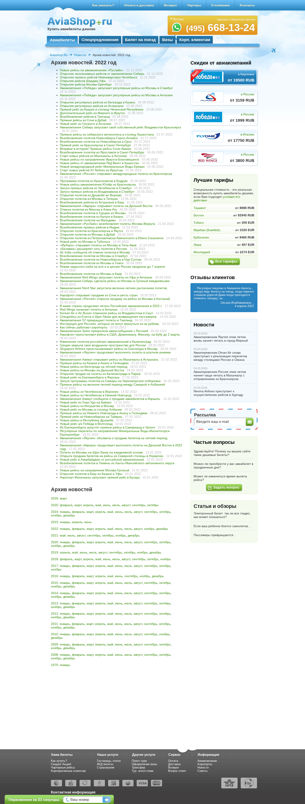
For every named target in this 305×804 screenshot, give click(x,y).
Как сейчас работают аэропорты (83, 327)
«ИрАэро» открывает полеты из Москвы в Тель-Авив (98, 245)
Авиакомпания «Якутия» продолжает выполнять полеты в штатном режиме (115, 352)
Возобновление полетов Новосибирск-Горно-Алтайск (99, 138)
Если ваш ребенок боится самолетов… (222, 526)
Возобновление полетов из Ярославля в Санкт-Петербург (102, 152)
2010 (54, 634)
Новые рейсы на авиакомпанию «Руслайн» (92, 70)
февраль (66, 505)
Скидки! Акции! (61, 764)
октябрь (153, 505)
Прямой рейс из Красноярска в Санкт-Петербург (95, 145)
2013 (54, 603)
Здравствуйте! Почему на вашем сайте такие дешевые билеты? (222, 453)
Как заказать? (103, 5)
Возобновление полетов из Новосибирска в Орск (96, 141)
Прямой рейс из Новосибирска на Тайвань (91, 416)
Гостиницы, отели (109, 760)
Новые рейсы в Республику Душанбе (86, 420)
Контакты (247, 5)
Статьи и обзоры (215, 506)
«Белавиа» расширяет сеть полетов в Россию (93, 249)
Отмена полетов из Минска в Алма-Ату (88, 209)
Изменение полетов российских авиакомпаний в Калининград (105, 341)
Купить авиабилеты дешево (71, 29)
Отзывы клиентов (212, 277)
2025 (54, 505)
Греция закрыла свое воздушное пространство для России (103, 345)
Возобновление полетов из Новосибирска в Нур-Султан (101, 259)
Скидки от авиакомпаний (220, 63)
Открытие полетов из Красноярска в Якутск (91, 231)
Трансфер (138, 767)
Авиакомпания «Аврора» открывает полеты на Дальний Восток (106, 206)
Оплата (173, 760)
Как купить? (59, 760)
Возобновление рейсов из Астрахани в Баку (92, 202)
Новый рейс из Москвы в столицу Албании (91, 409)
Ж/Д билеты (105, 764)
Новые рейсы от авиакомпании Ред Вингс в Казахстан (99, 163)
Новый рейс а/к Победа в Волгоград (86, 424)
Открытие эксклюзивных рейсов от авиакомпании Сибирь (102, 73)
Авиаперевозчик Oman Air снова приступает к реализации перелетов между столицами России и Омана (220, 356)
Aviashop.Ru (59, 55)
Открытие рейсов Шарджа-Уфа (83, 81)
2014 (54, 593)
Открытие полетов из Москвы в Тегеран (89, 198)
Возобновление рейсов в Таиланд (85, 116)
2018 (54, 559)
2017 (54, 566)
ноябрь (56, 515)
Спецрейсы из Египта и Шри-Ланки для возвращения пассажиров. (108, 316)
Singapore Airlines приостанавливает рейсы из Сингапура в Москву (109, 349)
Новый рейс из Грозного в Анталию (85, 123)
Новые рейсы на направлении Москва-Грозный (94, 470)
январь (65, 512)
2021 (54, 535)
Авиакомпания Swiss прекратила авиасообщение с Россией (104, 331)
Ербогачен (201, 237)
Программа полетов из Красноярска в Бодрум (93, 181)
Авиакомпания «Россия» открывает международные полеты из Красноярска (116, 173)
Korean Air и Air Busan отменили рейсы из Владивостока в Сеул (106, 313)
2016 (54, 576)
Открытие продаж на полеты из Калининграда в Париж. (100, 374)
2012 (54, 613)
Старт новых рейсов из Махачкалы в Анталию (93, 156)
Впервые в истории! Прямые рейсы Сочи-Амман (95, 148)
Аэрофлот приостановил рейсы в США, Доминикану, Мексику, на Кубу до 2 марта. (120, 334)
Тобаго (199, 222)
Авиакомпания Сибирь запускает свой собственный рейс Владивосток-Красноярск (120, 127)
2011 (54, 624)
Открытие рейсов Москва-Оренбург (86, 84)
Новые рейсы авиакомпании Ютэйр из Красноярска (98, 184)
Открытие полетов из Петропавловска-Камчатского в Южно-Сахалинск (111, 238)
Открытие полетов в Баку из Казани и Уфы (91, 474)
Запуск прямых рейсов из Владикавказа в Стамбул (97, 191)
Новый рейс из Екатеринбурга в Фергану (89, 377)
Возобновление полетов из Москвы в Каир (91, 274)
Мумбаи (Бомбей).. (208, 230)
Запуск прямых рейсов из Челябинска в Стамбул (96, 188)
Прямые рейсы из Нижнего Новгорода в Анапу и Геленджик (103, 413)
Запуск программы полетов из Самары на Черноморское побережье (110, 381)
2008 (54, 654)
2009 (54, 644)
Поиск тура (139, 760)
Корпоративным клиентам (68, 771)
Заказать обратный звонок (236, 19)
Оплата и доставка (139, 5)
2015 (54, 583)
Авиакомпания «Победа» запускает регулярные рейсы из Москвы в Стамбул (116, 88)
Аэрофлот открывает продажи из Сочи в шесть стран (99, 295)
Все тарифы (226, 261)
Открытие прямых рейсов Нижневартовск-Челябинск (98, 77)
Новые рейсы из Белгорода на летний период (93, 366)
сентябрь (138, 505)
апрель (88, 505)
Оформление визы (144, 764)
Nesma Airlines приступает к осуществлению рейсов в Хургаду (218, 393)
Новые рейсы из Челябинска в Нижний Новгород (95, 395)
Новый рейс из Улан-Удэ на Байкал (85, 402)
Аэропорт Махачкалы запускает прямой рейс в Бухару (100, 477)
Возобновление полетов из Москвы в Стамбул (93, 256)
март (63, 498)
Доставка (174, 764)
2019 (54, 552)
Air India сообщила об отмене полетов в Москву (95, 252)
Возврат (170, 5)
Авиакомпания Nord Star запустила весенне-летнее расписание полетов (113, 288)
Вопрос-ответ (177, 771)
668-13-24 (220, 27)
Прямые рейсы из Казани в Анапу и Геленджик (94, 363)
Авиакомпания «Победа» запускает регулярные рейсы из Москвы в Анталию (116, 95)
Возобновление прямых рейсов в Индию (89, 227)
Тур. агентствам (142, 771)
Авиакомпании (207, 760)
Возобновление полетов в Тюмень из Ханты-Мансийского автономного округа (117, 463)
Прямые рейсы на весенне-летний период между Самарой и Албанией (112, 384)
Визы (167, 40)
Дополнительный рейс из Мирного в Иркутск (92, 113)
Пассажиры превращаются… (215, 535)
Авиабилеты (62, 40)
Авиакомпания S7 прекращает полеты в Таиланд (96, 320)
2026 (54, 498)
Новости (80, 55)
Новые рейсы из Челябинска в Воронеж (89, 391)
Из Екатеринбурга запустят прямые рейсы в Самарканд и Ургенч (108, 427)
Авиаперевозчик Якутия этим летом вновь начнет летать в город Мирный (221, 338)
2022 (54, 528)
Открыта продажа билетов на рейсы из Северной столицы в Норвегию (111, 456)
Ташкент (200, 208)
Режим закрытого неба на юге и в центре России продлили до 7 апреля (112, 266)
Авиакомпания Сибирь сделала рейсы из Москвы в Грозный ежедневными (114, 281)
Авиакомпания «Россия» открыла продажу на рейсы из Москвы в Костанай (115, 299)
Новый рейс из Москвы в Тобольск (85, 241)
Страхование (105, 767)
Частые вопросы (214, 442)
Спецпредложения (100, 40)
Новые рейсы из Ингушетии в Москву (87, 406)
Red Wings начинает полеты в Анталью (88, 309)
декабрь (69, 515)
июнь (107, 505)
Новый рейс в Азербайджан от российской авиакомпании (102, 459)
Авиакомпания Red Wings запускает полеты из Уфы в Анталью (106, 277)
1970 (54, 665)
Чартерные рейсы (63, 767)
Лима (197, 244)
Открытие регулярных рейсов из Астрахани (91, 106)
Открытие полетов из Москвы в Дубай (87, 234)
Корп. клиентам (194, 40)
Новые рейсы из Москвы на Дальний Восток (92, 370)
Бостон (199, 215)
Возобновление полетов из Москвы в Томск (91, 263)
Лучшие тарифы (213, 180)
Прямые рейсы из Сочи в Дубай (83, 120)
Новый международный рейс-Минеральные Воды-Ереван (102, 166)
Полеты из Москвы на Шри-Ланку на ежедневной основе (101, 452)
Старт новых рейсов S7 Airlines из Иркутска (91, 170)
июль (116, 505)
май (98, 505)
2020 (54, 542)
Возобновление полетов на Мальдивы (88, 220)
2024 (54, 512)
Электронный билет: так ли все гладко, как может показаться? (222, 515)
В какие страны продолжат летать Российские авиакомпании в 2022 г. (111, 306)
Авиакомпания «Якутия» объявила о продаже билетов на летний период (113, 438)
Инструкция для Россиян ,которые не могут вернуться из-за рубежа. (110, 324)
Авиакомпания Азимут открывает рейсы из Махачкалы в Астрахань (109, 359)
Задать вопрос (226, 487)
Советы (202, 771)
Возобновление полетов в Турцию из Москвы (93, 213)
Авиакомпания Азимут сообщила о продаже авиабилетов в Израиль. (110, 399)
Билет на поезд (140, 40)
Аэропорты (204, 764)
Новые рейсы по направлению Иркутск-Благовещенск (99, 159)
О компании (220, 5)
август (126, 505)
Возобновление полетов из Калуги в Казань (91, 216)
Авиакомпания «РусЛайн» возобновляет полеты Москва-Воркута (107, 224)
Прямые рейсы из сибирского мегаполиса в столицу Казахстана (107, 134)
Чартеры (194, 5)
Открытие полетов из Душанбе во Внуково (91, 195)
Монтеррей (202, 252)
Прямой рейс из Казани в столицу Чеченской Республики (101, 109)
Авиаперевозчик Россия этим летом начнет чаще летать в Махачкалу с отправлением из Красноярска (220, 375)
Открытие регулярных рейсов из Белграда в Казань (97, 102)
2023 (54, 522)
